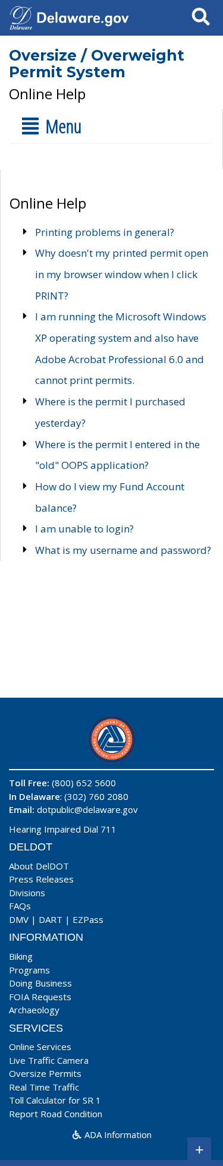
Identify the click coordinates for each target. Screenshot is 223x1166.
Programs (29, 970)
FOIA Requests (40, 997)
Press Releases (41, 879)
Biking (21, 956)
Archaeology (34, 1010)
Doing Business (40, 983)
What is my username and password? (123, 550)
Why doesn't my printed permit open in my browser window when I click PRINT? (121, 274)
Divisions (27, 893)
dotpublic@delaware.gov (87, 809)
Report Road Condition (55, 1114)
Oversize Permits (45, 1073)
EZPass (88, 919)
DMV (19, 919)
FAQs (20, 906)
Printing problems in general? (104, 232)
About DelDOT (39, 866)
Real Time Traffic (44, 1087)
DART (50, 919)
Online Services (40, 1046)
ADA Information (117, 1134)
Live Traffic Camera (49, 1060)
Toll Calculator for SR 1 (55, 1100)
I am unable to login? (84, 528)
